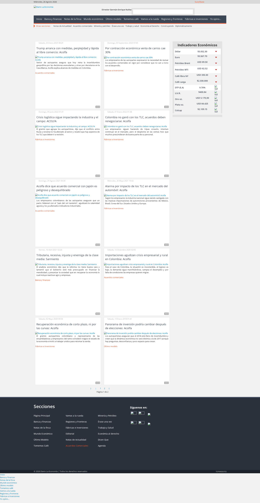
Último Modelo (41, 439)
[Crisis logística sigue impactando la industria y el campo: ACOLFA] (65, 126)
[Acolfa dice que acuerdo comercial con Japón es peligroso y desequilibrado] (68, 196)
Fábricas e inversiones (114, 70)
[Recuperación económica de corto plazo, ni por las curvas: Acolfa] (65, 333)
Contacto (224, 6)
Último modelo (110, 346)
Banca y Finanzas (42, 421)
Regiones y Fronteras (76, 421)
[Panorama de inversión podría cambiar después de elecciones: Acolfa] (136, 333)
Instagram (212, 6)
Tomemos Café (41, 445)
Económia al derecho (108, 433)
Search (189, 11)
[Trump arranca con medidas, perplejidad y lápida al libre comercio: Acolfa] (68, 58)
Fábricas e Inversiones (77, 427)
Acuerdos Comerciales (77, 445)
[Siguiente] (109, 388)
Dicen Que (103, 439)
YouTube (216, 6)
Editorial (70, 433)
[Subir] (130, 470)
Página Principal (42, 415)
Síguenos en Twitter (208, 6)
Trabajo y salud (132, 26)
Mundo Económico (43, 433)
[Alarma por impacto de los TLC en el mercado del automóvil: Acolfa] (135, 195)
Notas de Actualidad (62, 26)
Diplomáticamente (183, 26)
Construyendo (167, 26)
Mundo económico (8, 482)
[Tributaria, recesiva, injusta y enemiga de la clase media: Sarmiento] (66, 264)
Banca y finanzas (42, 280)
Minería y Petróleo (107, 415)
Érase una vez (118, 26)
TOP (221, 471)
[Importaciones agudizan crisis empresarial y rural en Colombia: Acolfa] (136, 264)
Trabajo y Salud (106, 427)
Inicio (2, 474)
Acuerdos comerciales (82, 26)
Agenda (102, 445)
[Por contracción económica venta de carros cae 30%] (128, 57)
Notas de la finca (42, 427)
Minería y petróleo (102, 26)
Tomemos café (6, 488)
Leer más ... (98, 107)
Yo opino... (4, 499)
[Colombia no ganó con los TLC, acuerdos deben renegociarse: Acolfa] (135, 126)
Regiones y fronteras (9, 493)
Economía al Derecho (150, 26)
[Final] (114, 388)
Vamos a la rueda (74, 415)
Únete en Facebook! (204, 6)
